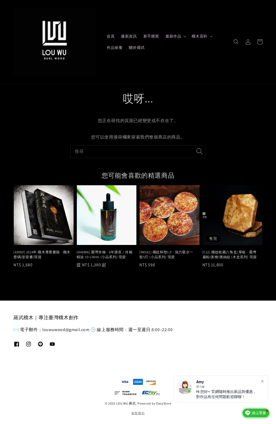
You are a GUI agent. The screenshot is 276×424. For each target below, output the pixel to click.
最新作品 (173, 36)
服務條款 (138, 413)
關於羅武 (136, 47)
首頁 (111, 36)
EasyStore (163, 403)
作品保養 (114, 47)
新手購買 (151, 36)
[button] (236, 42)
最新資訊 (129, 36)
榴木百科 (199, 36)
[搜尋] (199, 151)
